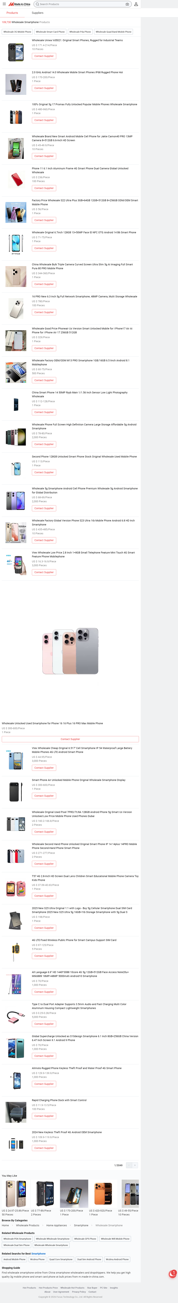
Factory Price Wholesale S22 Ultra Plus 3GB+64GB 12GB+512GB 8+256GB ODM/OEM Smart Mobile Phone (85, 202)
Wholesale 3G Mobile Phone (17, 31)
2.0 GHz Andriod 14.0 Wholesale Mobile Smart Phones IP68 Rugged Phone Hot (77, 72)
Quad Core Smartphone (60, 1259)
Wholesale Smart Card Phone (50, 31)
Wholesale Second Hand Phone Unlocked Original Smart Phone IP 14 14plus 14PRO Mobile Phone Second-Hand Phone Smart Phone (84, 846)
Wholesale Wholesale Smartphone (52, 1238)
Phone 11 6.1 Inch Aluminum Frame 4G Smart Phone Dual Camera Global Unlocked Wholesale (80, 170)
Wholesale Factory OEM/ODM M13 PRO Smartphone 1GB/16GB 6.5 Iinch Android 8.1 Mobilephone (81, 362)
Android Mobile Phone (14, 1259)
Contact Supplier (44, 56)
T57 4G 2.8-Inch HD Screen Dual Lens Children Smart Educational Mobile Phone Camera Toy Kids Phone (85, 878)
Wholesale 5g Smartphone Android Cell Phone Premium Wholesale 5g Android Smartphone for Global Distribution (85, 490)
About (47, 1291)
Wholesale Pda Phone (80, 31)
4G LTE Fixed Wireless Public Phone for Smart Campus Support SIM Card (74, 940)
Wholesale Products (27, 1225)
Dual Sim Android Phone (89, 1259)
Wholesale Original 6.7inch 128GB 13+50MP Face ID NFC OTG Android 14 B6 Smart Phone (84, 232)
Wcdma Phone (37, 1259)
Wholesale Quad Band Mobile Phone (113, 31)
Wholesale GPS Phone (85, 1238)
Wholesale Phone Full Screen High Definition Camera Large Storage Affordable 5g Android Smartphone (84, 426)
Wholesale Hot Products (72, 1287)
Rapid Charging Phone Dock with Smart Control (59, 1100)
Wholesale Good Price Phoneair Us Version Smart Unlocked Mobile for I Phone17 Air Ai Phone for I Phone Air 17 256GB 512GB (82, 330)
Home (5, 1225)
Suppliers (37, 13)
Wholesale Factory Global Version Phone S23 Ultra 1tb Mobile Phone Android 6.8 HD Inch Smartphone (83, 522)
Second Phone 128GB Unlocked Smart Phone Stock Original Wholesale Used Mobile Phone (84, 456)
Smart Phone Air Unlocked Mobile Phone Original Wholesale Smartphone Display (78, 780)
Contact (92, 1291)
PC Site (103, 1287)
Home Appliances (56, 1225)
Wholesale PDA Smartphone (17, 1238)
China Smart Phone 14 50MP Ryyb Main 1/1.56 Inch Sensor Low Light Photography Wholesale (79, 394)
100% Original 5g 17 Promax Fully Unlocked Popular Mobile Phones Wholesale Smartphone (84, 104)
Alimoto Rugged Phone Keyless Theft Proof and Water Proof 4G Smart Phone (77, 1068)
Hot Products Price (48, 1287)
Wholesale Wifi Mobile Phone (115, 1238)
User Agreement (61, 1291)
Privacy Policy (79, 1291)
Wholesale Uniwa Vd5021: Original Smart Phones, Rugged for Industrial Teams (77, 40)
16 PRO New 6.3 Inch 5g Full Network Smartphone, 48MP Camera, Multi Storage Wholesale (84, 296)
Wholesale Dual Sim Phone (17, 1245)
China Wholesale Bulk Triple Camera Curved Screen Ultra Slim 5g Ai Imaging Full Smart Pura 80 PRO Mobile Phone (82, 266)
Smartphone (81, 1225)
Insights (114, 1287)
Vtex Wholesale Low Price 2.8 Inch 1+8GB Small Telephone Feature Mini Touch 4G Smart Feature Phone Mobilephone (83, 554)
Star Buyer (92, 1287)
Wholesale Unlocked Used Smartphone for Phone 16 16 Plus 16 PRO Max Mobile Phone (52, 723)
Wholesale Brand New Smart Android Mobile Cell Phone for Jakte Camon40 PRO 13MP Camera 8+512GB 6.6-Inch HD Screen (82, 138)
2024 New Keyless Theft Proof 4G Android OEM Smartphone (67, 1132)
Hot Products (29, 1287)
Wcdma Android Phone (117, 1259)
